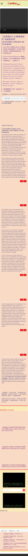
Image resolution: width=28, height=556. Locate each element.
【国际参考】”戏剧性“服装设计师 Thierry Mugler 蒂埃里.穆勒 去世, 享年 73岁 (14, 485)
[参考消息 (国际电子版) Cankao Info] (14, 3)
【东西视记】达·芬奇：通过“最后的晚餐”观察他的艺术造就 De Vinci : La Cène (15, 544)
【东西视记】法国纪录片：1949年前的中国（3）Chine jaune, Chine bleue (14, 540)
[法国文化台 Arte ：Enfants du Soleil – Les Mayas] (4, 514)
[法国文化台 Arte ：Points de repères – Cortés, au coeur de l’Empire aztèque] (24, 514)
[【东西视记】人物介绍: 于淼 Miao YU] (17, 514)
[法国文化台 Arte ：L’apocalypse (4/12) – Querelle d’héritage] (24, 523)
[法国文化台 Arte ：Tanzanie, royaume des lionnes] (17, 519)
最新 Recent (4, 531)
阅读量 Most (12, 531)
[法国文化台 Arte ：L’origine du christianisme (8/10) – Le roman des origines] (4, 523)
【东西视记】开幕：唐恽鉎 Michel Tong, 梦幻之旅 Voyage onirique (13, 506)
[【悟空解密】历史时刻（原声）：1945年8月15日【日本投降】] (4, 519)
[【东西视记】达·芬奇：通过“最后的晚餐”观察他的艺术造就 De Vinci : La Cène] (1, 543)
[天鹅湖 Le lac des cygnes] (10, 514)
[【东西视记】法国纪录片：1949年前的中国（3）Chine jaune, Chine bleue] (1, 540)
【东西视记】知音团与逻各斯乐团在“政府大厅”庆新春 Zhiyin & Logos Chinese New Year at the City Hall (13, 429)
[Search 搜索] (24, 490)
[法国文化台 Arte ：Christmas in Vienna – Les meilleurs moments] (10, 519)
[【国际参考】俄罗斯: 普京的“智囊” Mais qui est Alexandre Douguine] (1, 547)
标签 (18, 531)
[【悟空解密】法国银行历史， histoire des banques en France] (1, 536)
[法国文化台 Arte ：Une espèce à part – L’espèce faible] (17, 523)
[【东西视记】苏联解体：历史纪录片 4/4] (1, 534)
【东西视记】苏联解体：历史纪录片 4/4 (12, 534)
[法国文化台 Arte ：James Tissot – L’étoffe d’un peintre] (10, 523)
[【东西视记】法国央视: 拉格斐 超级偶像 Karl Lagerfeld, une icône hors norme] (24, 519)
